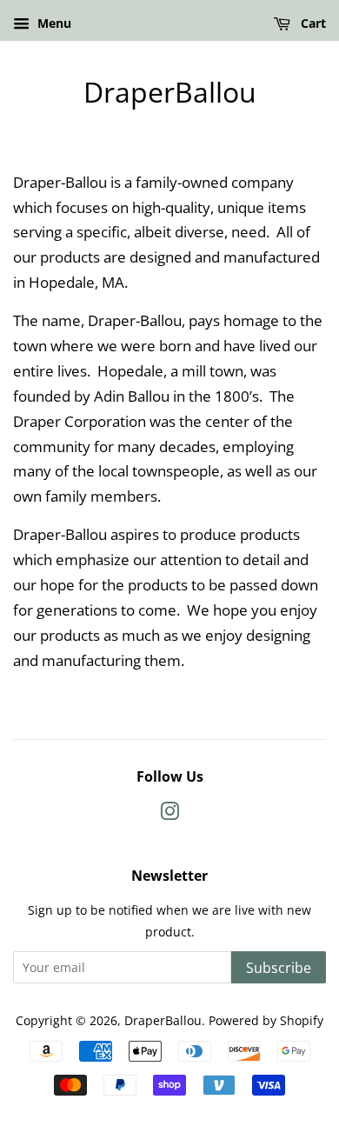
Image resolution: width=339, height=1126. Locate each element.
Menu (52, 23)
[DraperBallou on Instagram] (169, 814)
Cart (311, 23)
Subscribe (278, 967)
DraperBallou (169, 92)
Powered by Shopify (266, 1020)
